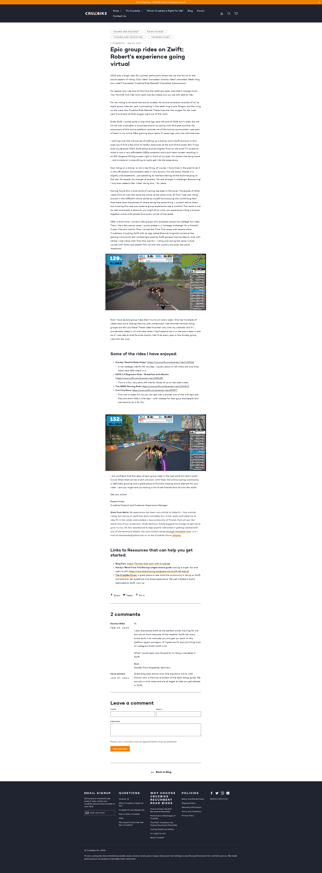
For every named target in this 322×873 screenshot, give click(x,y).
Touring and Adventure (128, 37)
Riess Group (223, 799)
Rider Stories (155, 32)
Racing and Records (126, 32)
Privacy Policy (188, 815)
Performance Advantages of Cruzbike (162, 817)
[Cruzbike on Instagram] (222, 792)
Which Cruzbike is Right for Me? (165, 10)
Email (159, 709)
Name (113, 709)
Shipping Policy (189, 803)
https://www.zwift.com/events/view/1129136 (170, 362)
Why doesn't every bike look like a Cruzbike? (131, 823)
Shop (116, 10)
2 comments (117, 43)
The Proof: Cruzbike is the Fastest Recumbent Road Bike (163, 823)
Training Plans (160, 37)
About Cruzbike (157, 837)
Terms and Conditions (191, 811)
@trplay (176, 535)
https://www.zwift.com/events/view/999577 (154, 390)
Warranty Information (191, 807)
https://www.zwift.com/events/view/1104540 (165, 386)
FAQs (121, 818)
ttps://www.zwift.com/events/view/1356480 (140, 378)
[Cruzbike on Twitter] (216, 792)
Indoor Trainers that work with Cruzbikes (148, 563)
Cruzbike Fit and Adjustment (132, 810)
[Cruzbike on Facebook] (211, 792)
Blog (190, 10)
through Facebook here (178, 531)
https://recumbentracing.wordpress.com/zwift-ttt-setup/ (159, 571)
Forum (200, 10)
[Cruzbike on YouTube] (227, 792)
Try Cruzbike (133, 10)
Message (115, 721)
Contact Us (119, 16)
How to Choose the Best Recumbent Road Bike (161, 810)
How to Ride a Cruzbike (129, 814)
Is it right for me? (158, 833)
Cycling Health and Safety (162, 829)
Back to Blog (163, 771)
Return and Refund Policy (193, 799)
